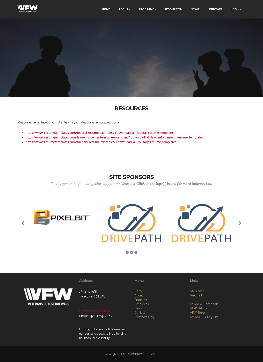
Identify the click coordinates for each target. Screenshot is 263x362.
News (138, 308)
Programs (141, 299)
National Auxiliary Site (204, 317)
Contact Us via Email (95, 311)
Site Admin (197, 291)
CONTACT (216, 9)
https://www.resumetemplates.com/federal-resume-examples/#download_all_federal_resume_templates (100, 132)
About (139, 295)
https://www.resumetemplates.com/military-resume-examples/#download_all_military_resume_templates (101, 142)
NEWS (195, 9)
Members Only (145, 317)
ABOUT (123, 9)
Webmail (196, 295)
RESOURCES (172, 9)
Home (139, 291)
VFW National (199, 308)
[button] (23, 223)
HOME (106, 9)
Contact (140, 312)
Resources (142, 304)
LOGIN (235, 9)
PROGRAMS (146, 9)
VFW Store (197, 312)
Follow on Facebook (204, 304)
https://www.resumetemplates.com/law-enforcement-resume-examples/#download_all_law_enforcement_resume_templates (114, 137)
